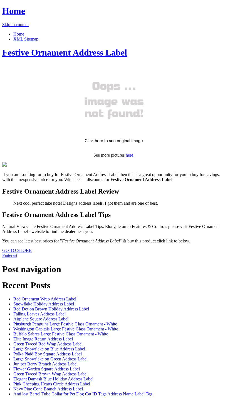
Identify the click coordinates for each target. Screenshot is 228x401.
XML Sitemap (25, 39)
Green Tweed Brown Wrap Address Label (50, 374)
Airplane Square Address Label (40, 319)
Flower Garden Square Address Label (46, 369)
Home (13, 11)
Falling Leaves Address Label (39, 314)
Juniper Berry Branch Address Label (45, 364)
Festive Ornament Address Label (64, 52)
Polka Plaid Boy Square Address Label (47, 354)
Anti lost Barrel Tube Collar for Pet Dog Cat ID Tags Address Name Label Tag (82, 394)
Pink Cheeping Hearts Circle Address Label (51, 384)
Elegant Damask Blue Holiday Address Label (53, 379)
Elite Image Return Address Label (43, 339)
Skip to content (15, 24)
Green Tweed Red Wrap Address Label (48, 344)
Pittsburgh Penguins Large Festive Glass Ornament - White (65, 324)
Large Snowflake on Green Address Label (50, 359)
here (129, 155)
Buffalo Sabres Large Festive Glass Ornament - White (60, 334)
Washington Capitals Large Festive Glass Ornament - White (65, 329)
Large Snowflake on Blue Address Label (49, 349)
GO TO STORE (17, 250)
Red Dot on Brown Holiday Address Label (51, 309)
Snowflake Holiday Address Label (43, 304)
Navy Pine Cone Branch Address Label (48, 389)
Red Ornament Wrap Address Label (44, 299)
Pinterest (9, 255)
